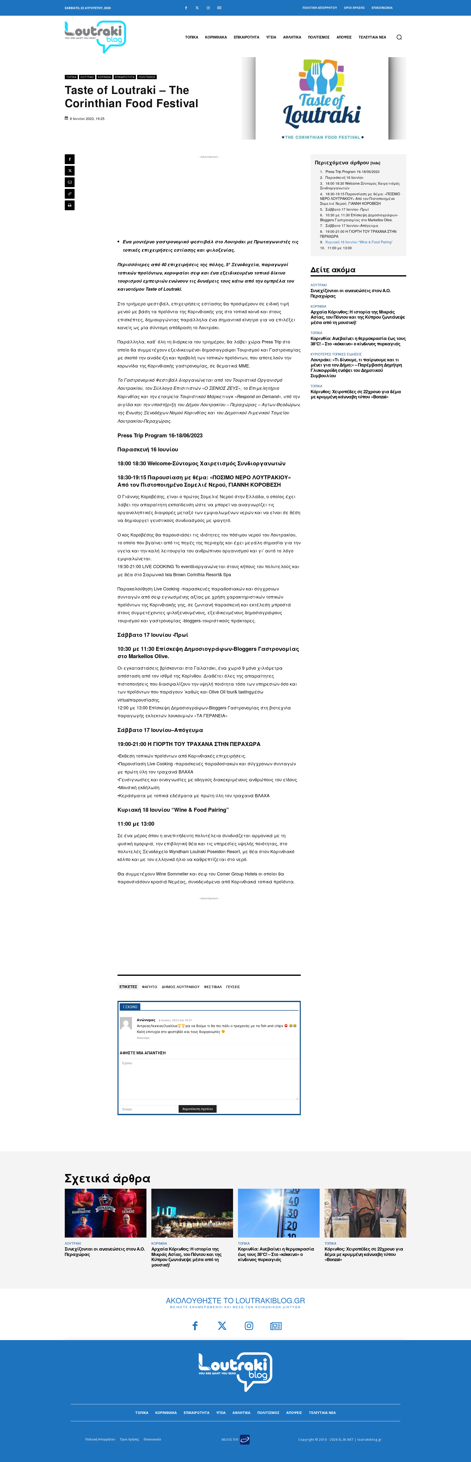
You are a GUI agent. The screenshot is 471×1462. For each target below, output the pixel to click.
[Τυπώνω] (70, 205)
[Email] (70, 182)
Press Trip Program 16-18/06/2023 (352, 171)
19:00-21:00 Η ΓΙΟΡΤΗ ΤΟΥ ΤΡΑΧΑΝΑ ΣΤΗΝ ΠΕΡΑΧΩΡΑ (358, 234)
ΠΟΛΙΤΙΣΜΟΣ (147, 77)
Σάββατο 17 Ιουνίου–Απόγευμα (352, 225)
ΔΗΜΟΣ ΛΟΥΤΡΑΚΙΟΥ (180, 986)
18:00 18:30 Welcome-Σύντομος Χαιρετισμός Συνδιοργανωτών (360, 186)
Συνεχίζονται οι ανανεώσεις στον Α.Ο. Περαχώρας (351, 293)
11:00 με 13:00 (339, 248)
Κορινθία (104, 77)
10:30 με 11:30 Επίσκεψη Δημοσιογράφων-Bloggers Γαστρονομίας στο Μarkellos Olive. (359, 217)
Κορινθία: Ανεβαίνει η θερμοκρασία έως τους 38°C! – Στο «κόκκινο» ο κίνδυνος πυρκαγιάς (358, 341)
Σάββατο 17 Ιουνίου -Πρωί (347, 209)
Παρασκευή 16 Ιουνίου (344, 177)
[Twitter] (197, 8)
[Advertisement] (209, 193)
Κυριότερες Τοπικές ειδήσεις (336, 354)
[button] (399, 37)
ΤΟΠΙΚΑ (71, 77)
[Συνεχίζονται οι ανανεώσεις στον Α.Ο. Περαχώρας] (105, 1213)
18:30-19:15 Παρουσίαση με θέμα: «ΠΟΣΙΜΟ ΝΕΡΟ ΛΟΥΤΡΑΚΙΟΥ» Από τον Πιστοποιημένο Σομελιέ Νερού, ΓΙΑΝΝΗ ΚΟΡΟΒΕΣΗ (360, 199)
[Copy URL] (70, 194)
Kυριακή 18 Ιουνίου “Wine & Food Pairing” (359, 242)
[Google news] (219, 8)
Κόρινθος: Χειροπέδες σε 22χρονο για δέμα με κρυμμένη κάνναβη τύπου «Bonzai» (356, 394)
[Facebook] (186, 8)
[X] (70, 171)
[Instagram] (208, 8)
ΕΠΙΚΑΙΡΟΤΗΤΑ (124, 77)
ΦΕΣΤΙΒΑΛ (213, 986)
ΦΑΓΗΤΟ (149, 986)
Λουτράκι (87, 77)
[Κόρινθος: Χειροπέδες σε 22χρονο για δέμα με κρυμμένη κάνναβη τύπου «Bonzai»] (365, 1213)
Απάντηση (143, 1038)
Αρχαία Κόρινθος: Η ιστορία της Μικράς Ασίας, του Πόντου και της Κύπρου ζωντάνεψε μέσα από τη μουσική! (358, 317)
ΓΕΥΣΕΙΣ (233, 986)
